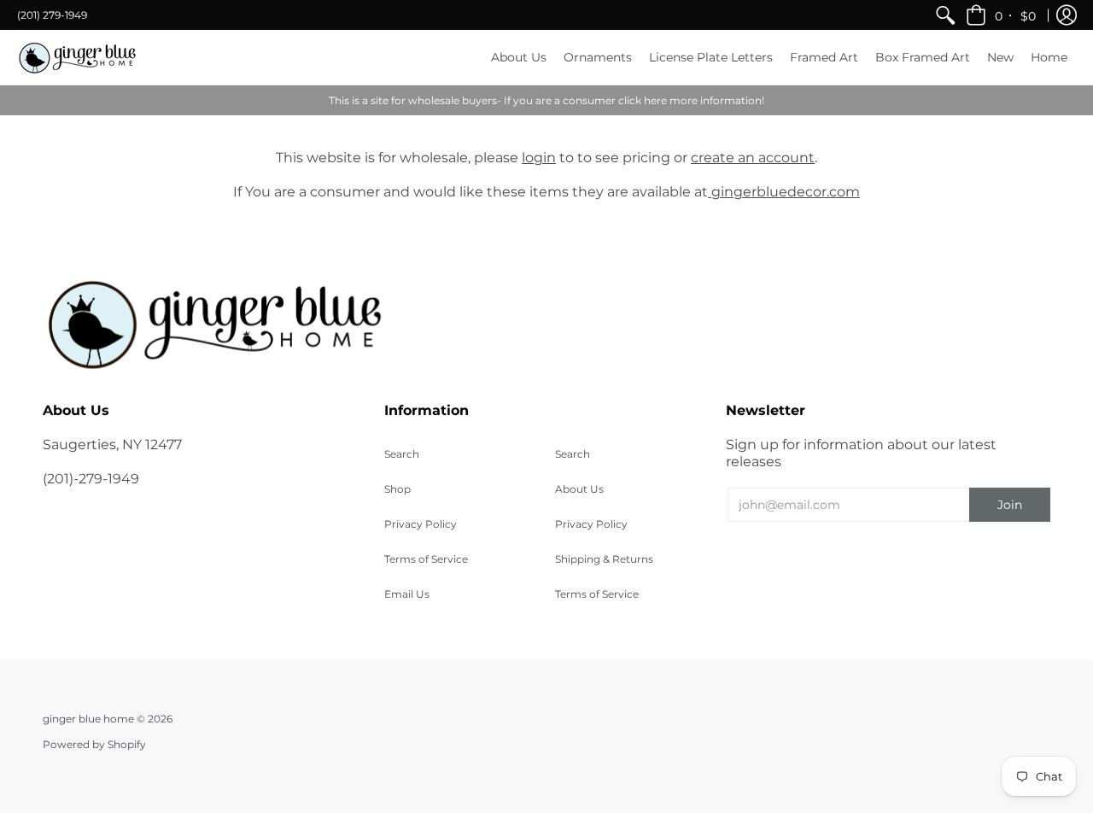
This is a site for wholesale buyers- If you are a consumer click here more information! (546, 100)
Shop (397, 489)
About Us (579, 489)
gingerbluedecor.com (784, 192)
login (539, 157)
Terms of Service (426, 559)
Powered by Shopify (94, 744)
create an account (753, 157)
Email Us (407, 594)
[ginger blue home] (77, 57)
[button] (1002, 15)
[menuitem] (945, 15)
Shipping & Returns (604, 559)
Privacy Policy (420, 524)
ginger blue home (90, 718)
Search (401, 453)
